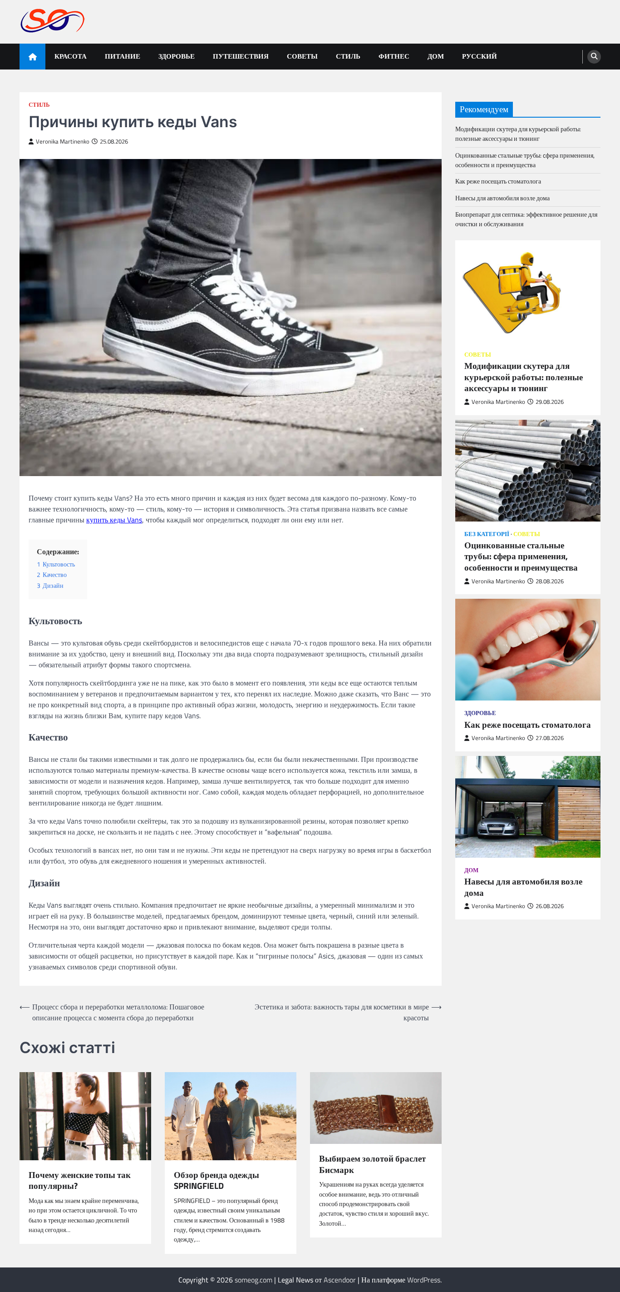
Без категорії (486, 533)
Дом (436, 56)
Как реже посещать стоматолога (498, 181)
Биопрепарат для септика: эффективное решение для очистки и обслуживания (526, 219)
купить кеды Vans (114, 519)
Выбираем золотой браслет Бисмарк (372, 1164)
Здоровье (176, 56)
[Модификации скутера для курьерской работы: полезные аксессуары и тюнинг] (527, 291)
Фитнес (394, 56)
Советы (302, 56)
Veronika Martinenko (62, 141)
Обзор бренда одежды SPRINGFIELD (216, 1180)
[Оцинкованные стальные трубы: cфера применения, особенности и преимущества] (527, 470)
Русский (479, 56)
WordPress (423, 1279)
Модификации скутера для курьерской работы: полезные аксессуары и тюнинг (518, 134)
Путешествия (241, 56)
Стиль (348, 56)
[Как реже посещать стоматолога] (527, 650)
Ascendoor (340, 1279)
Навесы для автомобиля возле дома (502, 198)
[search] (594, 57)
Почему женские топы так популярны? (80, 1180)
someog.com (253, 1279)
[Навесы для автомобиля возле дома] (527, 806)
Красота (70, 56)
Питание (122, 56)
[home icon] (32, 57)
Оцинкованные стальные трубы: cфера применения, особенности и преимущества (525, 159)
